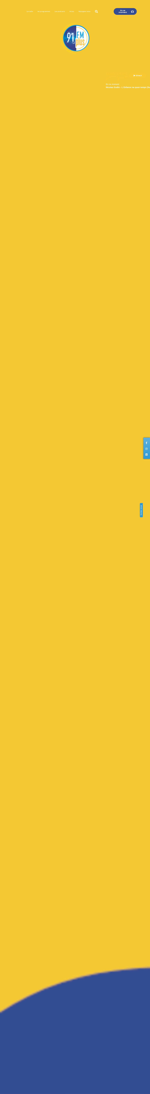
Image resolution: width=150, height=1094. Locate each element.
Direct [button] (139, 75)
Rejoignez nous (85, 11)
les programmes (44, 11)
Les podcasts (60, 11)
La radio (30, 11)
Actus (71, 11)
